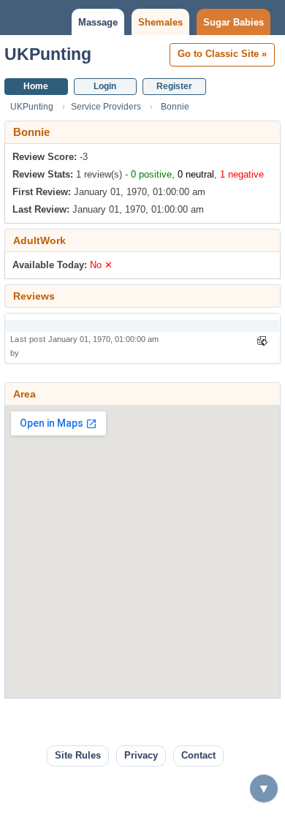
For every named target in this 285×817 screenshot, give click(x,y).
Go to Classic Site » (222, 53)
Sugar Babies (233, 22)
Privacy (141, 755)
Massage (98, 22)
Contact (198, 755)
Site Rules (78, 755)
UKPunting (47, 54)
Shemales (160, 22)
